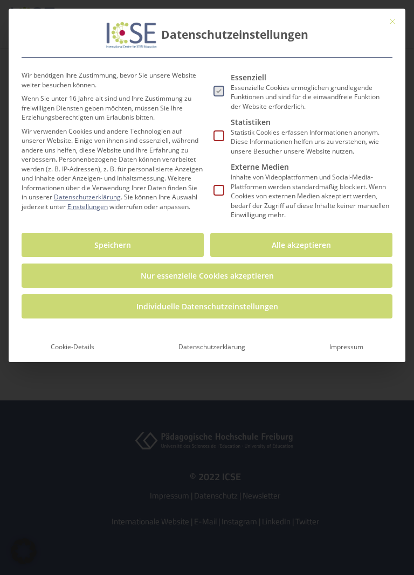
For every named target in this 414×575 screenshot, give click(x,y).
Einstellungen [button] (87, 206)
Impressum (346, 346)
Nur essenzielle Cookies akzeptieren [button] (207, 276)
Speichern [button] (112, 245)
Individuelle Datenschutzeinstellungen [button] (207, 306)
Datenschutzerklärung (87, 197)
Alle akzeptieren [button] (301, 245)
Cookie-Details (72, 346)
